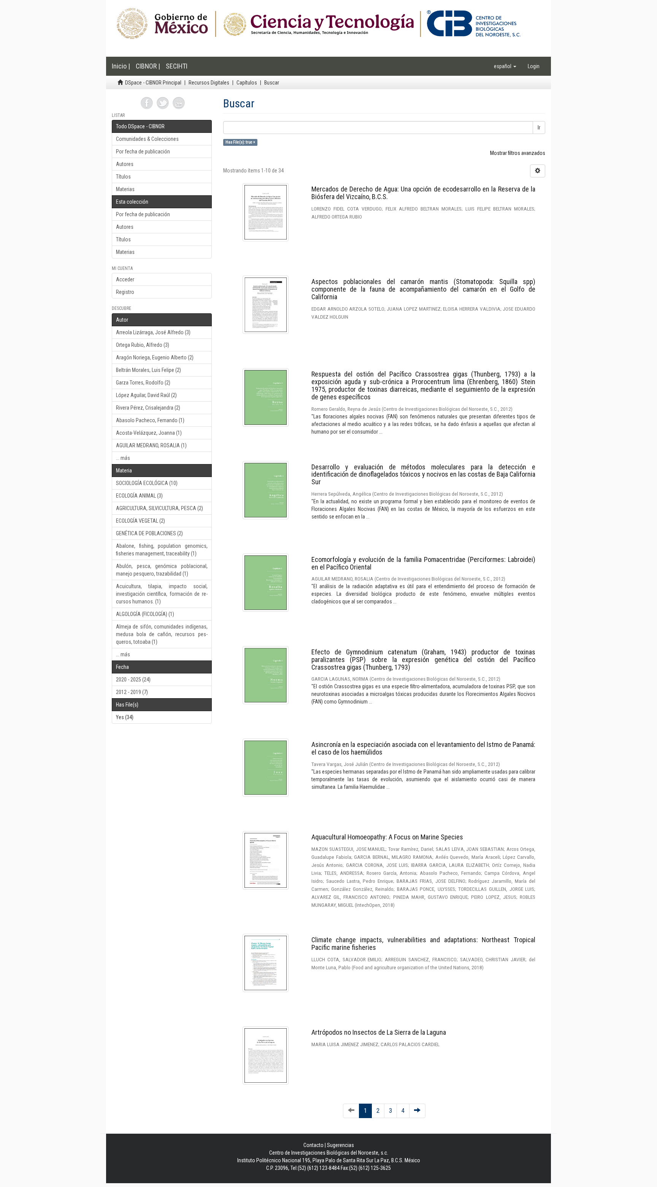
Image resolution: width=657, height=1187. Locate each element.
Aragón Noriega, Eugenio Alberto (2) (155, 357)
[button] (505, 66)
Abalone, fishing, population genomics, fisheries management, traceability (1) (162, 550)
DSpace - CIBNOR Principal (153, 83)
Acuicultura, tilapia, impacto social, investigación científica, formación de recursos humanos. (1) (162, 594)
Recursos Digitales (209, 83)
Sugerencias (340, 1145)
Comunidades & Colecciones (147, 139)
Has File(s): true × (240, 142)
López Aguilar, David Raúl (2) (146, 395)
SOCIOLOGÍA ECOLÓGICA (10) (147, 483)
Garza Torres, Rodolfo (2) (143, 383)
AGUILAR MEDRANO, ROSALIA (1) (151, 445)
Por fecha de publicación (143, 151)
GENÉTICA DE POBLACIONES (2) (149, 533)
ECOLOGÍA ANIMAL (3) (139, 496)
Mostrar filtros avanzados (517, 153)
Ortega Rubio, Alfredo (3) (142, 345)
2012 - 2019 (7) (132, 692)
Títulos (123, 177)
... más (123, 458)
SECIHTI (176, 66)
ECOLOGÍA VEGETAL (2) (140, 521)
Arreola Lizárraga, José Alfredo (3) (153, 332)
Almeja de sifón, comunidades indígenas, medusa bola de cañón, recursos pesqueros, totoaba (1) (162, 634)
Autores (124, 164)
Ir (539, 127)
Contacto (313, 1145)
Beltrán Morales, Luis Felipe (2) (148, 370)
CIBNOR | (148, 66)
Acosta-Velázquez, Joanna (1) (149, 433)
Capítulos (246, 83)
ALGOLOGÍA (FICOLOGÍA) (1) (145, 614)
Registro (125, 292)
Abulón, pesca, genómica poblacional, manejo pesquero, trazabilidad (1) (162, 570)
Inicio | (121, 66)
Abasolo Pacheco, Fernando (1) (150, 420)
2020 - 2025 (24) (133, 679)
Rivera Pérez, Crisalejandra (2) (148, 408)
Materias (125, 189)
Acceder (125, 279)
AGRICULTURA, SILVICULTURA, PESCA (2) (159, 508)
